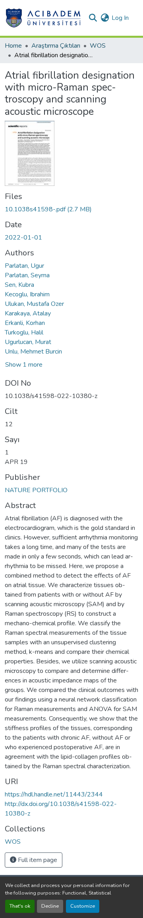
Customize (82, 906)
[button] (43, 18)
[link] (71, 209)
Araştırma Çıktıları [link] (55, 45)
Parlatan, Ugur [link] (24, 265)
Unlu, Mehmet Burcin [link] (33, 351)
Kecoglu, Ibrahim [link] (27, 294)
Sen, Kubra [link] (19, 284)
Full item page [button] (36, 860)
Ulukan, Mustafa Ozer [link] (34, 304)
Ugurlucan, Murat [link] (28, 342)
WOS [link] (98, 45)
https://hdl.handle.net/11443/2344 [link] (54, 794)
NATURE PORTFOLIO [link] (36, 490)
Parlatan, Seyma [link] (27, 275)
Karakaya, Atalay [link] (28, 313)
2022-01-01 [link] (23, 237)
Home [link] (13, 45)
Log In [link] (120, 18)
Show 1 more (24, 364)
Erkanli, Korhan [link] (25, 323)
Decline (50, 906)
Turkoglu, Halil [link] (24, 332)
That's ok (20, 906)
